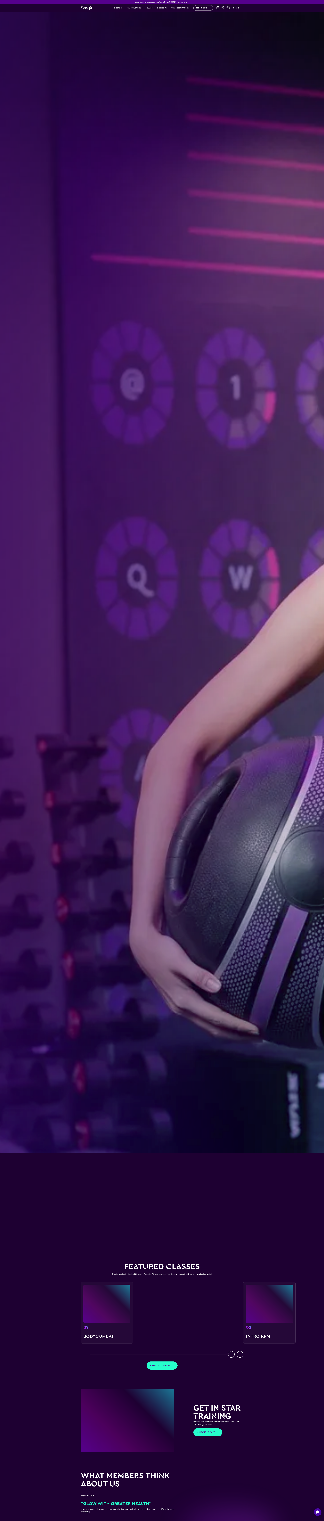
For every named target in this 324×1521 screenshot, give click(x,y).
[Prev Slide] (231, 1354)
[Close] (241, 2)
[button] (207, 1432)
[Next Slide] (240, 1354)
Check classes (160, 1365)
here (185, 2)
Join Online (201, 8)
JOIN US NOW (88, 1239)
